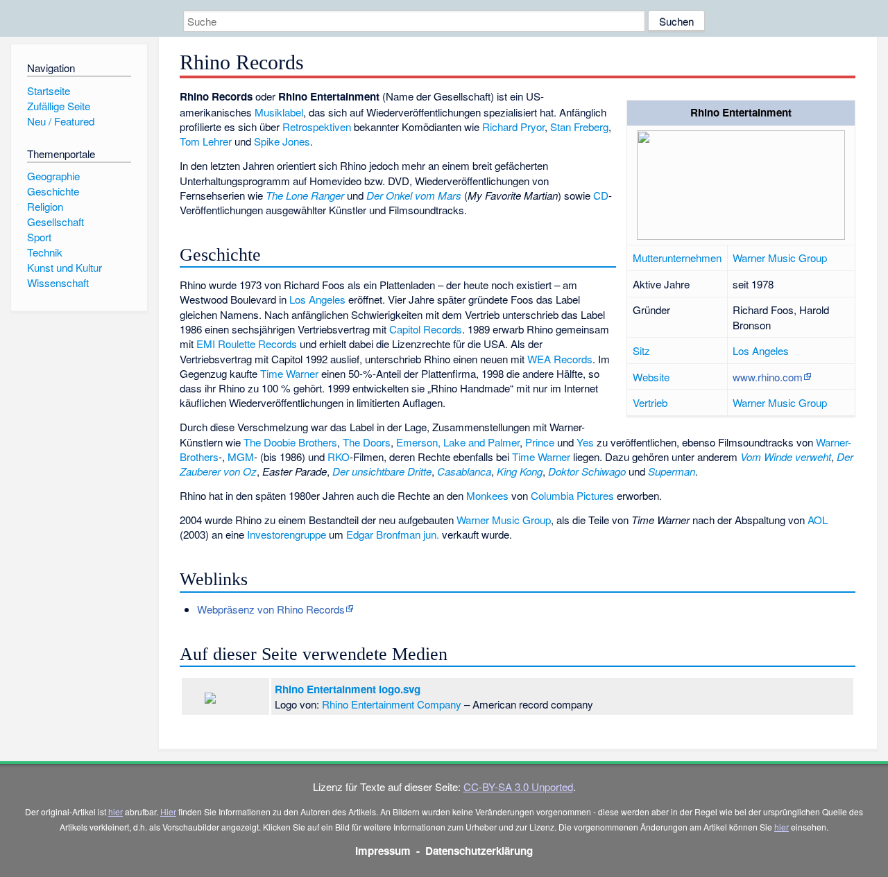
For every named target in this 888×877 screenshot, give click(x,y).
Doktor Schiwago (587, 471)
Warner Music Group (780, 257)
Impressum (383, 850)
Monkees (487, 495)
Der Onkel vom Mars (413, 195)
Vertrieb (650, 402)
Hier (168, 811)
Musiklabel (279, 112)
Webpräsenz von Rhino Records (271, 609)
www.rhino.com (768, 377)
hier (115, 811)
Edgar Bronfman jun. (392, 534)
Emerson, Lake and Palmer (458, 442)
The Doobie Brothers (290, 442)
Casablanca (464, 471)
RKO (338, 456)
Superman (671, 471)
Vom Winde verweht (785, 456)
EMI (205, 343)
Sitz (641, 350)
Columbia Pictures (572, 495)
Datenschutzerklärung (479, 850)
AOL (818, 519)
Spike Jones (282, 141)
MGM (241, 456)
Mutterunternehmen (677, 257)
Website (651, 377)
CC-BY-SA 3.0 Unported (518, 786)
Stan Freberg (579, 126)
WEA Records (559, 358)
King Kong (520, 471)
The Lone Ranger (305, 195)
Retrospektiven (316, 126)
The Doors (367, 442)
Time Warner (289, 373)
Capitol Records (425, 329)
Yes (585, 442)
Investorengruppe (286, 534)
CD (600, 195)
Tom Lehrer (206, 141)
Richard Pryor (513, 126)
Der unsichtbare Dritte (382, 471)
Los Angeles (761, 350)
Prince (539, 442)
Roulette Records (257, 343)
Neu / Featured (60, 121)
